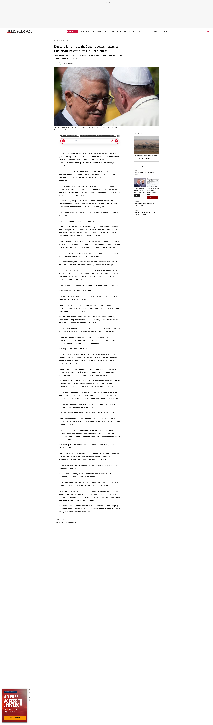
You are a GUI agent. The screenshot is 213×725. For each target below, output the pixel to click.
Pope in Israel (66, 40)
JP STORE (164, 31)
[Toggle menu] (3, 31)
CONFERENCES (72, 31)
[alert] (14, 705)
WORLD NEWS (97, 31)
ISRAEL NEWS (85, 31)
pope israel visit (58, 522)
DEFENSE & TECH (143, 31)
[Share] (55, 63)
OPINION (155, 31)
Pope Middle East (71, 522)
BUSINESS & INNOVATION (125, 31)
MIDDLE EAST (109, 31)
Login (207, 32)
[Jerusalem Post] (18, 31)
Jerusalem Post (58, 40)
